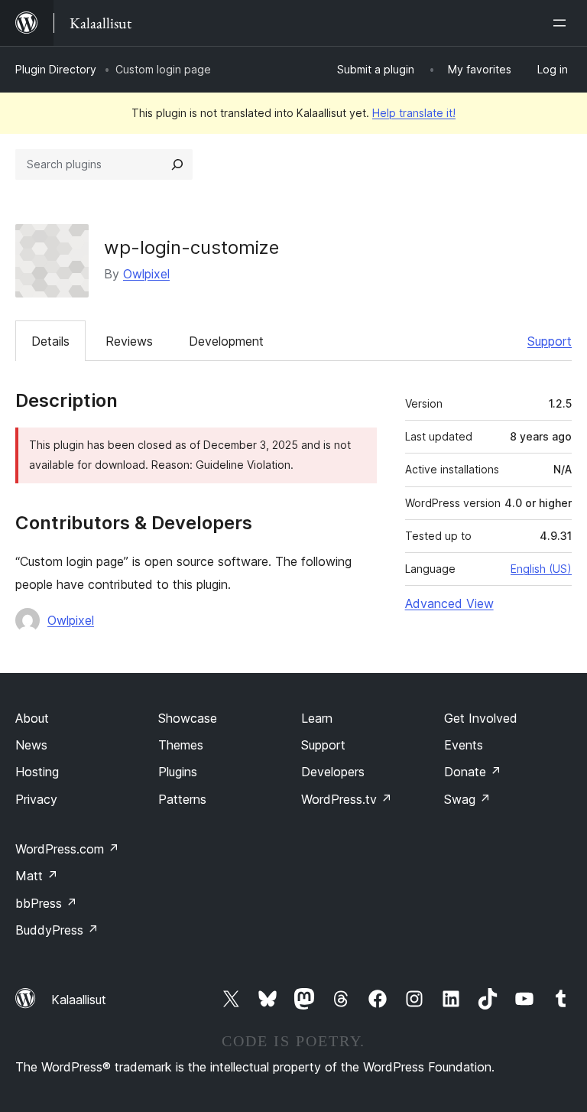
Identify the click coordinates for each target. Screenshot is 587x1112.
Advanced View (449, 603)
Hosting (37, 771)
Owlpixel (146, 273)
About (32, 718)
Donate (472, 771)
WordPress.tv (346, 799)
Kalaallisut (78, 999)
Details (50, 341)
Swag (467, 799)
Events (463, 745)
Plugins (177, 771)
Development (226, 341)
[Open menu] (562, 23)
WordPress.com (67, 849)
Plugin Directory (55, 69)
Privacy (36, 799)
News (31, 745)
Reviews (129, 341)
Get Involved (480, 718)
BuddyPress (57, 930)
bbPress (46, 903)
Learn (316, 718)
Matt (36, 875)
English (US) (541, 568)
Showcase (187, 718)
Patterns (182, 799)
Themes (180, 745)
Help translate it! (414, 112)
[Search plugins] (177, 164)
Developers (333, 771)
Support (549, 341)
